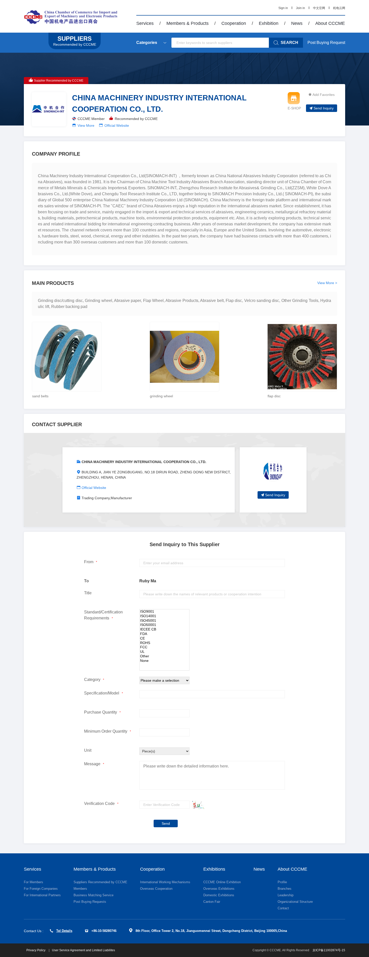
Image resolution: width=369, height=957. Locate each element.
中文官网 (319, 8)
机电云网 (339, 8)
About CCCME (330, 23)
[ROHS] (164, 643)
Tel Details (64, 931)
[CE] (164, 638)
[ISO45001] (164, 620)
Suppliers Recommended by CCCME (100, 882)
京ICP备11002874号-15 (329, 950)
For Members (33, 882)
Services (145, 23)
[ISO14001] (164, 616)
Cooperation (233, 23)
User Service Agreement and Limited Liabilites (83, 950)
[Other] (164, 656)
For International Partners (42, 895)
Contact (283, 908)
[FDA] (164, 634)
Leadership (285, 895)
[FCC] (164, 647)
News (296, 23)
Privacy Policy (36, 950)
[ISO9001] (164, 611)
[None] (164, 661)
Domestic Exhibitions (218, 895)
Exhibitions (214, 869)
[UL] (164, 652)
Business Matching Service (93, 895)
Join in (300, 8)
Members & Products (187, 23)
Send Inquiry (324, 108)
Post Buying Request (326, 42)
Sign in (283, 8)
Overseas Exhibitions (218, 888)
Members (80, 888)
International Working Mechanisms (165, 882)
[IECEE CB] (164, 629)
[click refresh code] (197, 805)
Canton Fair (211, 902)
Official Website (116, 125)
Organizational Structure (295, 902)
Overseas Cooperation (156, 888)
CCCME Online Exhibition (222, 882)
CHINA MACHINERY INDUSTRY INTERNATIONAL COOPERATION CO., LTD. (144, 462)
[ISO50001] (164, 625)
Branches (284, 888)
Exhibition (268, 23)
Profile (282, 882)
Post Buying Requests (90, 902)
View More (86, 125)
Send (166, 823)
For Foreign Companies (41, 888)
